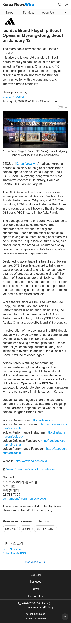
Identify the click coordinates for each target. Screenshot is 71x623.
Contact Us (35, 596)
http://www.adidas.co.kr (31, 460)
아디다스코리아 (13, 96)
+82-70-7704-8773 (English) (37, 607)
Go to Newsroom (13, 549)
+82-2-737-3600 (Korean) (36, 603)
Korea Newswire (27, 163)
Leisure (26, 528)
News (35, 588)
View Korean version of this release (30, 469)
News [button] (9, 12)
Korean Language (35, 614)
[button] (60, 4)
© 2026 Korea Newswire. (35, 618)
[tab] (35, 581)
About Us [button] (48, 12)
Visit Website (35, 562)
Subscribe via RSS (14, 553)
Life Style (10, 528)
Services (35, 581)
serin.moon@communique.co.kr (24, 498)
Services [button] (28, 12)
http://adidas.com (43, 420)
